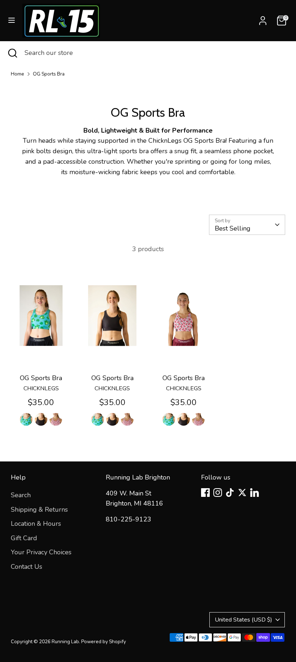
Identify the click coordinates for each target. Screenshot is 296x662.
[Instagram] (217, 492)
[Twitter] (242, 492)
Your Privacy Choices (41, 552)
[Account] (263, 18)
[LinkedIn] (254, 492)
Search (21, 495)
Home (17, 73)
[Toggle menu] (11, 20)
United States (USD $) (243, 620)
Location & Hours (36, 523)
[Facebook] (205, 492)
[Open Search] (12, 53)
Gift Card (24, 538)
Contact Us (26, 566)
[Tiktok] (230, 492)
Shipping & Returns (39, 509)
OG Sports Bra (49, 73)
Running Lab (65, 641)
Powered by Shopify (103, 641)
